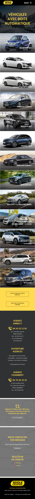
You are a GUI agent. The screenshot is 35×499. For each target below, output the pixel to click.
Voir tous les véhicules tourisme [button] (17, 304)
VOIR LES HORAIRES (17, 418)
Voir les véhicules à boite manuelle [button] (17, 294)
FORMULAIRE (17, 448)
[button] (28, 2)
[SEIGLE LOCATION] (8, 3)
